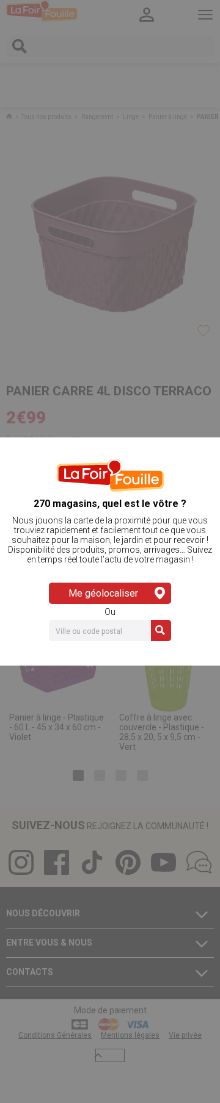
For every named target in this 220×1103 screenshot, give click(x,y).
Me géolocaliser (103, 593)
